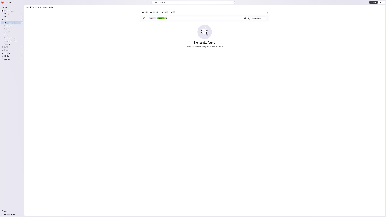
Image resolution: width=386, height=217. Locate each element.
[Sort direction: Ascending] (265, 18)
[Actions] (267, 12)
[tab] (144, 12)
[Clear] (245, 18)
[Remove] (166, 18)
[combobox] (257, 18)
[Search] (248, 18)
